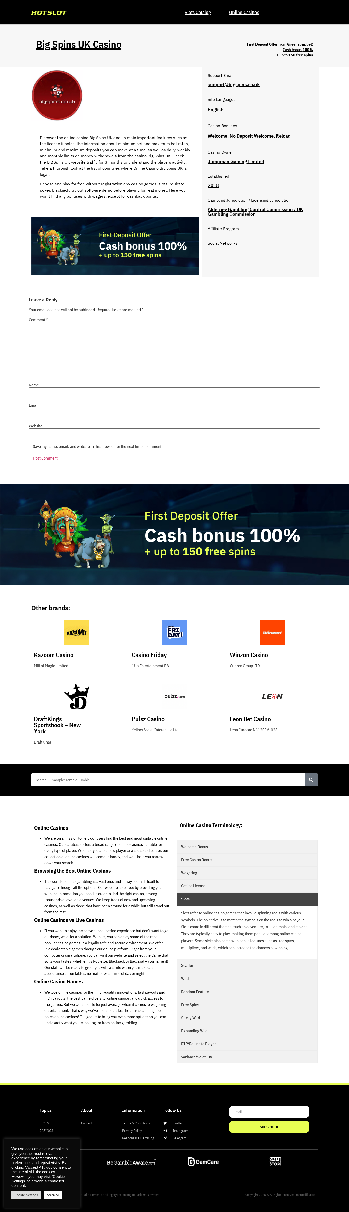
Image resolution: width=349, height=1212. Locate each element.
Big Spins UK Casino (78, 44)
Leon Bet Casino (250, 719)
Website (35, 426)
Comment (38, 320)
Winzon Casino (249, 655)
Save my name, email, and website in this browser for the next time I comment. (97, 446)
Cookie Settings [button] (26, 1195)
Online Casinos (244, 12)
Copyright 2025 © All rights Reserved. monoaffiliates (280, 1195)
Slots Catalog (198, 12)
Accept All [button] (53, 1194)
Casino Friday (149, 655)
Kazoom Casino (53, 655)
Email (33, 405)
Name (34, 385)
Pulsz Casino (148, 719)
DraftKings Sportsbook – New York (57, 725)
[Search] (311, 779)
